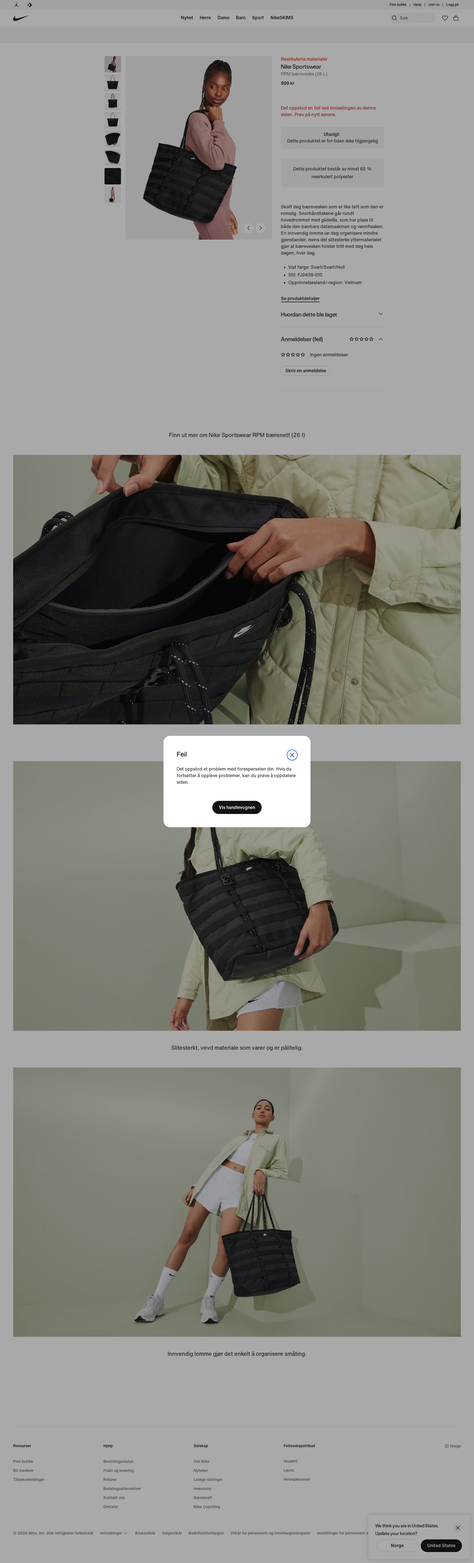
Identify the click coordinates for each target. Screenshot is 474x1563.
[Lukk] (292, 755)
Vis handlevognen (237, 807)
